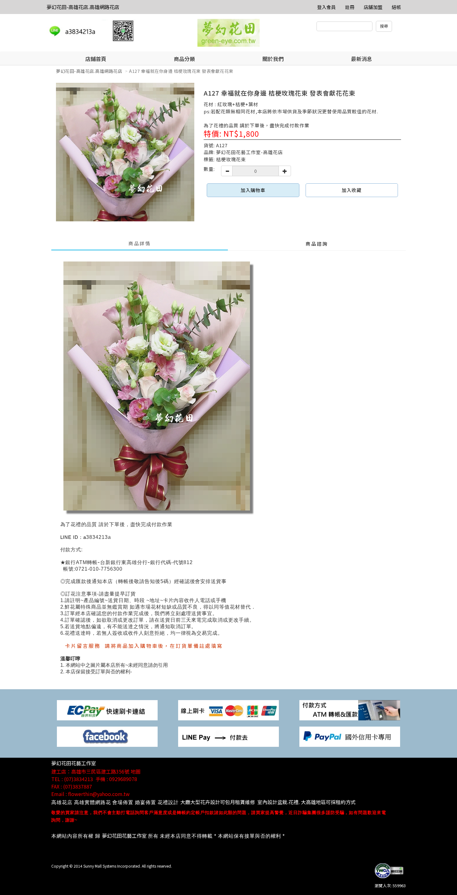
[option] (125, 152)
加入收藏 (352, 190)
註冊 (349, 7)
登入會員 (326, 7)
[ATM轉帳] (349, 710)
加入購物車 (253, 190)
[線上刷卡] (228, 710)
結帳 (396, 7)
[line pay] (228, 736)
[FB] (107, 736)
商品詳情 (139, 243)
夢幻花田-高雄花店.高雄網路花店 (83, 7)
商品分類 (184, 59)
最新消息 (361, 59)
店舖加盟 (373, 7)
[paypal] (349, 736)
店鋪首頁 (95, 59)
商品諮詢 (317, 243)
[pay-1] (107, 710)
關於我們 (273, 59)
